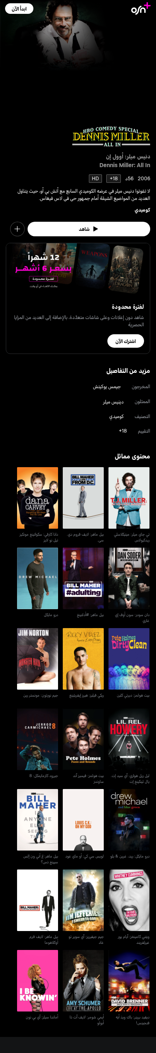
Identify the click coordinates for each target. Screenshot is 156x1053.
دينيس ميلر (113, 401)
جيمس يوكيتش (107, 386)
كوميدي (142, 209)
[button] (19, 8)
